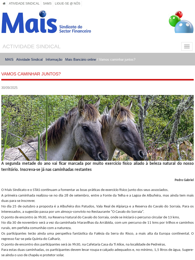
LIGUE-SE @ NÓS (67, 3)
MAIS (9, 59)
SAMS (47, 3)
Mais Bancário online (80, 59)
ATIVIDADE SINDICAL (24, 3)
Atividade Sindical (29, 59)
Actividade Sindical (32, 46)
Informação (54, 59)
